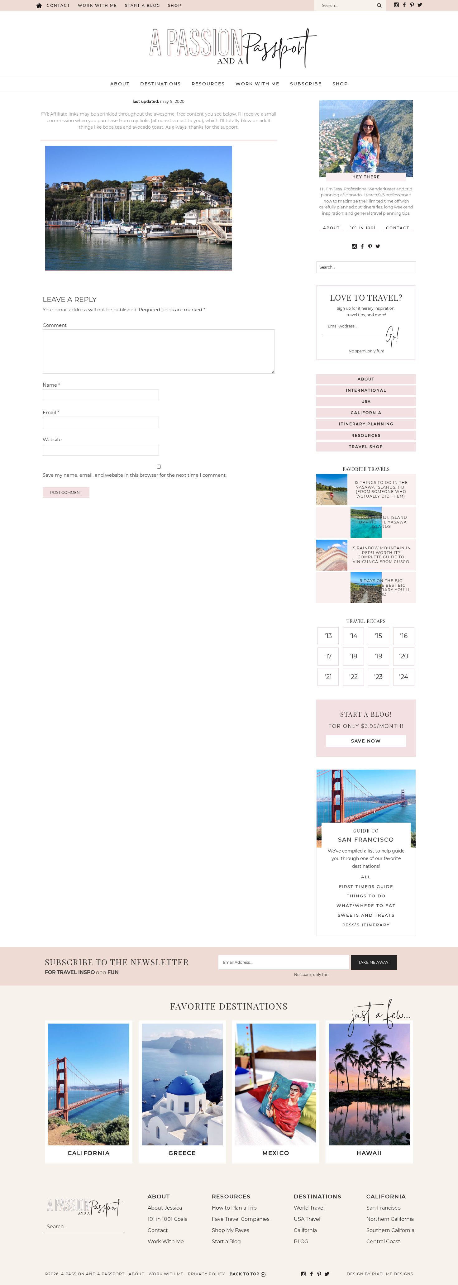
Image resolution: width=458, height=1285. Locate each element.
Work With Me (166, 1241)
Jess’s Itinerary (366, 924)
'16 (404, 636)
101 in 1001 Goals (167, 1219)
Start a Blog (142, 5)
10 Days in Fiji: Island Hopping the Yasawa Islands (381, 522)
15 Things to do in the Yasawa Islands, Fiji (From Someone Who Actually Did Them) (381, 489)
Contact (58, 5)
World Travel (309, 1208)
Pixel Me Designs (392, 1274)
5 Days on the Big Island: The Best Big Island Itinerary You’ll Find (381, 588)
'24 (403, 677)
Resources (366, 435)
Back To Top (245, 1274)
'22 (353, 677)
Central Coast (383, 1241)
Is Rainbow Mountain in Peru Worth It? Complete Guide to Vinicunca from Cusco (381, 555)
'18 (353, 656)
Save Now (366, 741)
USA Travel (307, 1219)
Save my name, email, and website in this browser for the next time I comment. (135, 475)
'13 (328, 636)
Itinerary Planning (366, 424)
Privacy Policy (206, 1274)
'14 (353, 636)
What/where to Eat (366, 905)
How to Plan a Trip (234, 1208)
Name (51, 385)
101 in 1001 (363, 228)
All (366, 876)
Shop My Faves (230, 1230)
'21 (328, 677)
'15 (378, 636)
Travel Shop (366, 446)
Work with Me (97, 5)
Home (39, 5)
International (366, 390)
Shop (175, 5)
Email (51, 412)
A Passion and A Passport (229, 42)
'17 (328, 656)
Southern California (390, 1230)
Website (52, 439)
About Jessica (165, 1208)
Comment (55, 325)
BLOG (301, 1241)
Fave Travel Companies (241, 1219)
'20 (403, 656)
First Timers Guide (366, 886)
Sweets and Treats (366, 915)
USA (366, 401)
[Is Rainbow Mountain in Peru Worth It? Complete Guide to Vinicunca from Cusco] (333, 556)
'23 (378, 677)
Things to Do (366, 895)
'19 (378, 656)
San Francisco (383, 1208)
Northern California (390, 1219)
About (331, 228)
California (366, 412)
